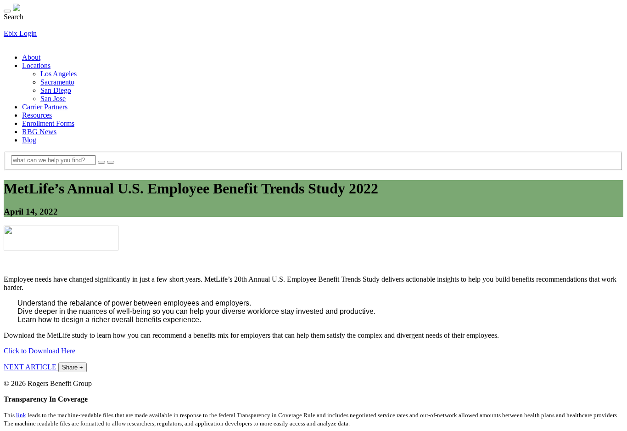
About (31, 57)
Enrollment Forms (48, 123)
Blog (29, 140)
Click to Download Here (39, 351)
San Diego (55, 90)
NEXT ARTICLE (31, 367)
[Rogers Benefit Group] (16, 8)
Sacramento (57, 82)
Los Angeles (58, 74)
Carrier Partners (44, 107)
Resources (37, 115)
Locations (36, 65)
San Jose (53, 98)
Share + (72, 367)
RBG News (39, 132)
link (21, 415)
